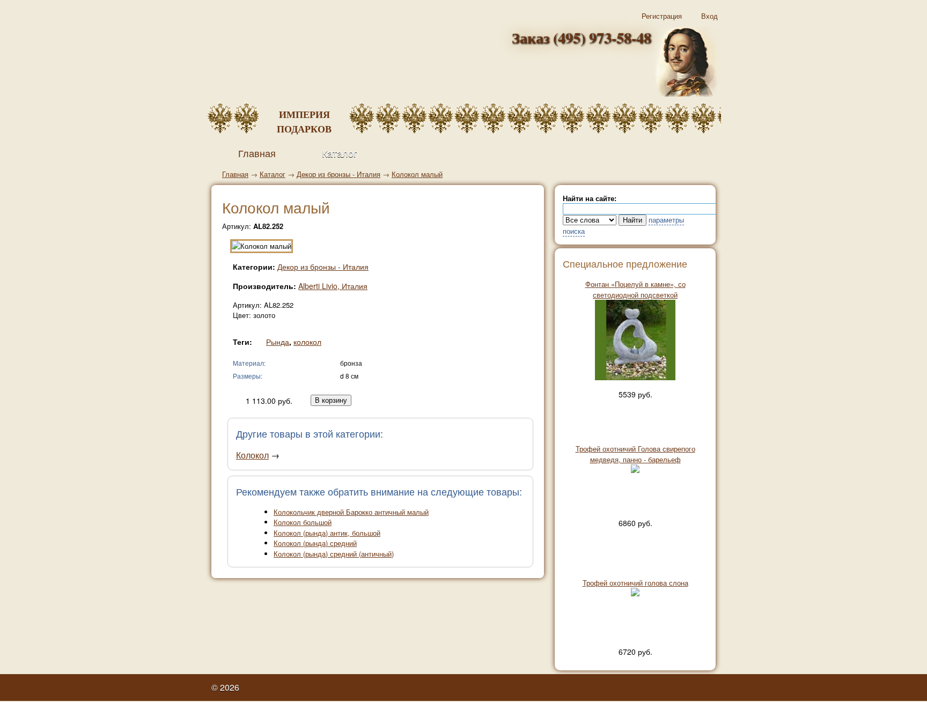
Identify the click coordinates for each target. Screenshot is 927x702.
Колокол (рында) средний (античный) (334, 554)
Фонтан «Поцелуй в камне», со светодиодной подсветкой (635, 289)
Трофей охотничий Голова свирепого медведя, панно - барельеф (635, 454)
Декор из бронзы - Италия (338, 174)
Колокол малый (417, 174)
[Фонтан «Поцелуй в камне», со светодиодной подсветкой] (635, 377)
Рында (277, 341)
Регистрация (662, 16)
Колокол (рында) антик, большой (327, 533)
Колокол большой (303, 522)
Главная (235, 174)
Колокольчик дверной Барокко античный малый (351, 512)
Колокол (252, 455)
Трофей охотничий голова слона (635, 583)
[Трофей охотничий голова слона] (635, 593)
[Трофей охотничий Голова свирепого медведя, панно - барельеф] (635, 470)
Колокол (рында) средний (315, 543)
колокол (307, 341)
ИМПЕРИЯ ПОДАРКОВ (304, 121)
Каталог (339, 153)
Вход (709, 16)
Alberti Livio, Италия (332, 285)
